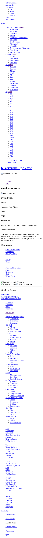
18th (11, 129)
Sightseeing (14, 31)
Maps (12, 414)
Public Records (15, 423)
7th (11, 106)
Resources (14, 323)
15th (11, 123)
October (13, 85)
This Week (14, 58)
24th (11, 142)
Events (12, 36)
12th (11, 117)
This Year (13, 63)
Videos (12, 350)
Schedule (13, 348)
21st (11, 135)
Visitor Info (14, 44)
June (11, 77)
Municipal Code (16, 412)
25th (11, 144)
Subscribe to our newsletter (11, 299)
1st (11, 94)
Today (12, 56)
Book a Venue (15, 42)
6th (11, 104)
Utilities (13, 404)
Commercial (14, 319)
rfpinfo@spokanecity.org (10, 297)
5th (11, 102)
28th (11, 150)
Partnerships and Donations (20, 48)
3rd (11, 98)
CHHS (12, 391)
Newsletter (14, 50)
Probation (13, 377)
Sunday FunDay (16, 160)
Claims (12, 421)
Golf (11, 362)
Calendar (13, 34)
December (14, 90)
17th (11, 127)
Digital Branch (15, 337)
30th (11, 154)
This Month (14, 61)
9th (11, 110)
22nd (12, 137)
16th (11, 125)
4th (11, 100)
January (13, 67)
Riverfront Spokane (17, 360)
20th (11, 133)
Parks (12, 356)
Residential (14, 321)
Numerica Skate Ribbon (19, 38)
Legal (12, 418)
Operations (14, 383)
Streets (12, 400)
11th (11, 115)
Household (14, 402)
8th (11, 108)
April (12, 73)
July (11, 79)
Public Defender (16, 379)
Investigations (15, 369)
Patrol (12, 367)
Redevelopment (15, 52)
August (12, 81)
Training (13, 387)
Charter (12, 410)
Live (11, 352)
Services (13, 340)
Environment (14, 406)
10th (11, 112)
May (11, 75)
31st (11, 156)
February (13, 69)
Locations (13, 335)
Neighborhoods (15, 394)
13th (11, 119)
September (14, 83)
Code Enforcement (17, 396)
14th (11, 121)
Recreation (14, 358)
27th (11, 148)
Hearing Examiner (16, 331)
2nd (11, 96)
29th (11, 152)
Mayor (12, 327)
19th (11, 131)
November (14, 88)
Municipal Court (16, 375)
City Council (14, 329)
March (12, 71)
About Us (13, 46)
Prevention (14, 371)
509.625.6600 (6, 294)
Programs (13, 40)
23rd (11, 139)
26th (11, 146)
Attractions (14, 29)
